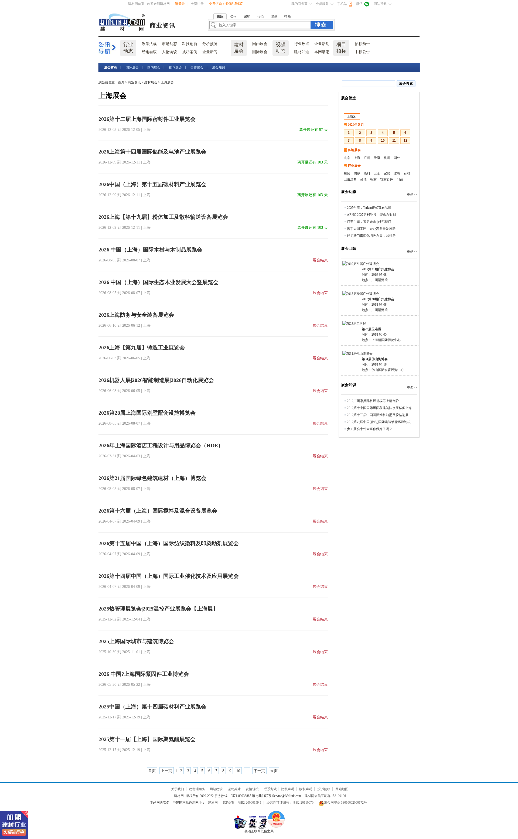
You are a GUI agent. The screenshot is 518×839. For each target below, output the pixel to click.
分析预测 (209, 44)
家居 (387, 173)
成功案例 (189, 52)
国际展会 (259, 52)
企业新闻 (209, 52)
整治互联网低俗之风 (259, 831)
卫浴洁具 (350, 179)
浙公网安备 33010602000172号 (345, 802)
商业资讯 (163, 25)
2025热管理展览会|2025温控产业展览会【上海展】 (158, 609)
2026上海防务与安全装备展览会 (136, 315)
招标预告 (362, 44)
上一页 (166, 771)
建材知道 (301, 52)
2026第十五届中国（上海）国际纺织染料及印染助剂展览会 (168, 543)
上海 (351, 116)
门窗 (400, 179)
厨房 (347, 173)
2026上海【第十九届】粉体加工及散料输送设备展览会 (163, 217)
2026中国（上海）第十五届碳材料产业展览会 (152, 184)
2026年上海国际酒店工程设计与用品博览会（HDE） (160, 445)
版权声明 (305, 789)
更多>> (412, 194)
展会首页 (110, 67)
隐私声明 (287, 789)
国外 (397, 158)
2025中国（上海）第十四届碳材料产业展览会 (152, 707)
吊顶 (363, 179)
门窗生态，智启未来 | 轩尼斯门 (369, 222)
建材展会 (239, 48)
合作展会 (196, 67)
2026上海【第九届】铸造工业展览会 (141, 347)
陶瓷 (357, 173)
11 (394, 140)
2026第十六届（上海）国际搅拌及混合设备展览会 (157, 511)
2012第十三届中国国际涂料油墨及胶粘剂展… (379, 415)
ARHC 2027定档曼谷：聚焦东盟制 (371, 215)
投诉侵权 (323, 789)
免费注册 (197, 4)
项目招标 (341, 48)
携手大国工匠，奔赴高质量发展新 (371, 229)
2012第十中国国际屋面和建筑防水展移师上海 (379, 408)
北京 (347, 158)
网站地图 (341, 789)
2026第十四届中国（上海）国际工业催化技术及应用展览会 (168, 576)
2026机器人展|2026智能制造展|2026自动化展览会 (156, 380)
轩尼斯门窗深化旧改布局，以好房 (371, 236)
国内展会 (259, 44)
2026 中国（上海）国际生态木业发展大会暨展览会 (158, 282)
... (246, 771)
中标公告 (362, 52)
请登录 (180, 4)
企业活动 (321, 44)
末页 (274, 771)
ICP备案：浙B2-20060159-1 (242, 802)
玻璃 (397, 173)
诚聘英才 (234, 789)
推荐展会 (175, 67)
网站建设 (216, 789)
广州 (367, 158)
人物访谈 (169, 52)
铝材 (373, 179)
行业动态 (128, 48)
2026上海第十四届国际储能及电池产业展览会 (152, 152)
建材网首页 (136, 4)
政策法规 (149, 44)
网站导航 (380, 4)
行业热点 (301, 44)
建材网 (122, 22)
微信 (359, 4)
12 (405, 140)
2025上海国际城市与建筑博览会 (136, 641)
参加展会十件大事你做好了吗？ (369, 429)
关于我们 (177, 789)
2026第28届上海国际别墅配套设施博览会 (147, 413)
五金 (377, 173)
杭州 (387, 158)
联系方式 (270, 789)
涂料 (367, 173)
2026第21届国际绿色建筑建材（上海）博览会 (152, 478)
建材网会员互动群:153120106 (325, 796)
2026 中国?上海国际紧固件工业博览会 (143, 674)
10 (238, 771)
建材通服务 (197, 789)
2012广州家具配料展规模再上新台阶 (373, 401)
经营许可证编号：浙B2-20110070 (290, 802)
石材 (407, 173)
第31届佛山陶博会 (375, 359)
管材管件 (386, 179)
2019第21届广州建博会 (378, 269)
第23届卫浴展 (371, 329)
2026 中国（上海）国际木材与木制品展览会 (150, 250)
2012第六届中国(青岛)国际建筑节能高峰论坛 (379, 422)
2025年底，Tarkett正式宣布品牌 (369, 208)
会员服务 (322, 4)
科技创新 (189, 44)
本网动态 (321, 52)
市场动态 (169, 44)
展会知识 (218, 67)
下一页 (259, 771)
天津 (377, 158)
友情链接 (252, 789)
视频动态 (280, 48)
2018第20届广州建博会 (378, 299)
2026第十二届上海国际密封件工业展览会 (147, 119)
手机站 (342, 4)
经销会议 (149, 52)
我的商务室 (299, 4)
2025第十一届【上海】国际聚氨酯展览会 (147, 739)
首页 (121, 82)
